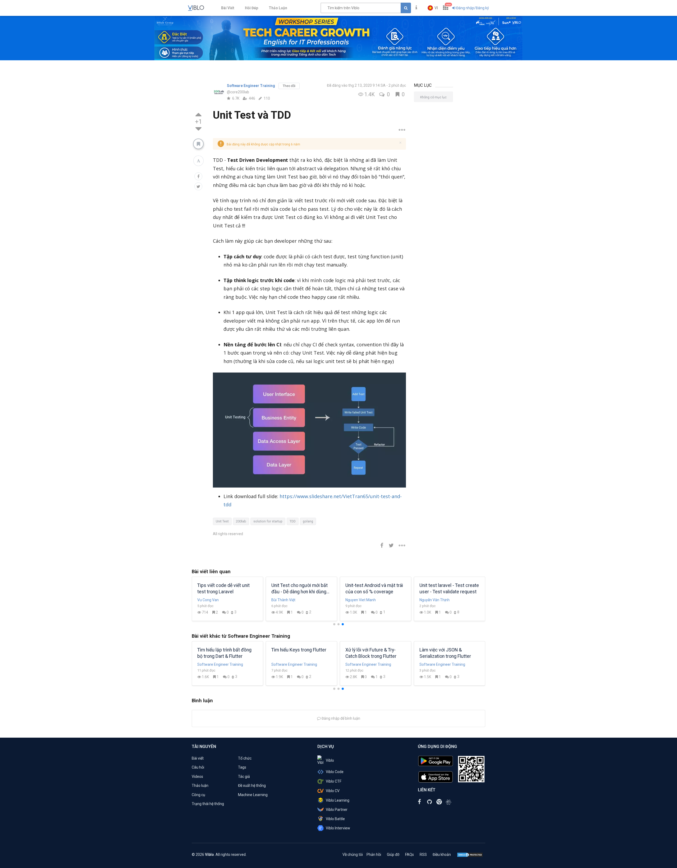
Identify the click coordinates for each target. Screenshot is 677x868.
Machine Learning (253, 795)
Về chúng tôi (352, 854)
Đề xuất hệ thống (252, 785)
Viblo (330, 760)
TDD (293, 521)
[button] (433, 8)
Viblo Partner (336, 809)
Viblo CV (333, 791)
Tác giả (244, 776)
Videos (197, 776)
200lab (241, 521)
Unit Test (222, 521)
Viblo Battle (335, 819)
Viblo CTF (333, 781)
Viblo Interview (338, 828)
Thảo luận (200, 785)
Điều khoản (442, 854)
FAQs (409, 854)
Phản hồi (374, 854)
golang (308, 521)
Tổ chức (244, 758)
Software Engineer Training (251, 86)
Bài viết (198, 758)
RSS (423, 854)
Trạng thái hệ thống (208, 804)
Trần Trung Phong (286, 600)
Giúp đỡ (393, 854)
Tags (242, 767)
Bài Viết (227, 8)
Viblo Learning (337, 800)
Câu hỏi (198, 767)
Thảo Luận (278, 8)
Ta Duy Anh (354, 600)
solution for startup (267, 521)
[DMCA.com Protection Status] (470, 854)
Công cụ (198, 795)
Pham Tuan (207, 600)
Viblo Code (335, 772)
